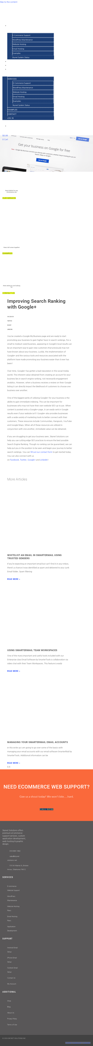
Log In (11, 69)
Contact (12, 114)
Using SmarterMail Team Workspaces (32, 650)
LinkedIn (44, 460)
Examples (16, 53)
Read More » (13, 579)
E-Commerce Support (21, 35)
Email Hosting (18, 49)
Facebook (14, 460)
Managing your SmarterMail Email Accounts (37, 742)
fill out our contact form (41, 452)
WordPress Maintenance (22, 40)
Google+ (32, 460)
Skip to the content (8, 2)
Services (12, 25)
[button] (39, 317)
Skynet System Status (20, 57)
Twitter (23, 460)
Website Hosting (19, 44)
